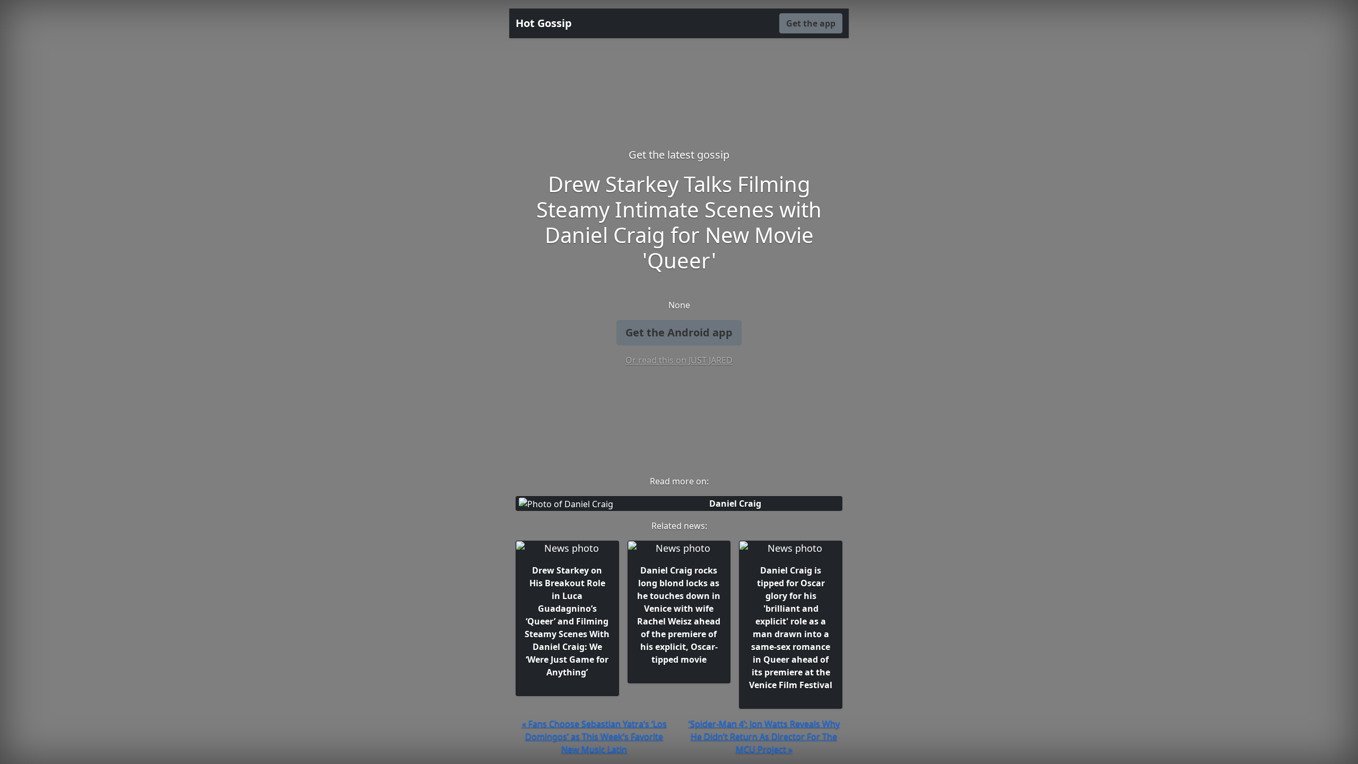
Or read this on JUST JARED (679, 360)
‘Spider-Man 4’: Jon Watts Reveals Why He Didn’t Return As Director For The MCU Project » (764, 736)
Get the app (810, 23)
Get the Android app (679, 332)
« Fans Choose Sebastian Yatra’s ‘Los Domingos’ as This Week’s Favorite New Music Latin (594, 736)
